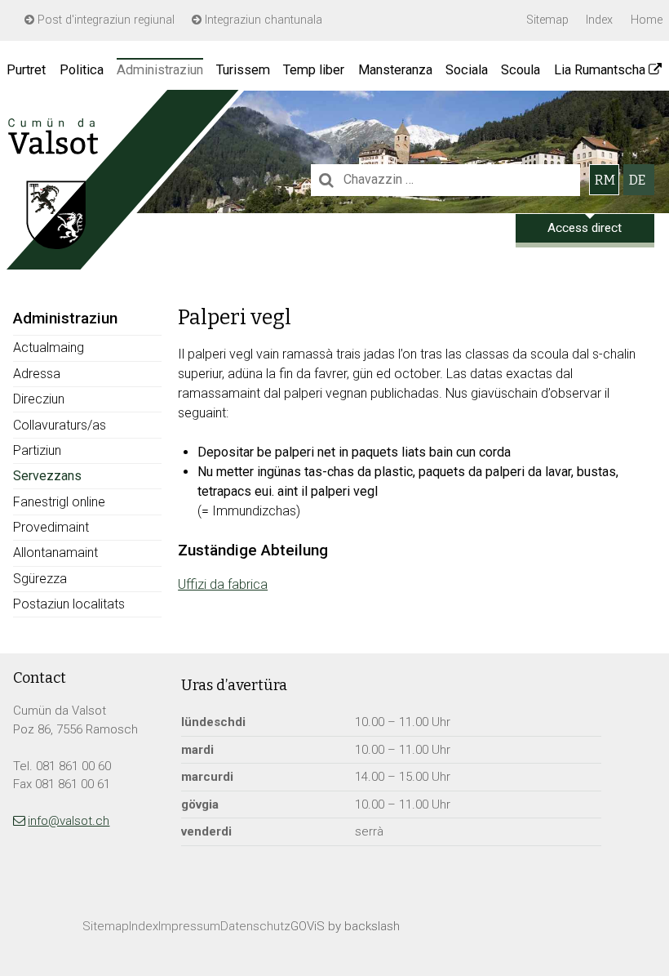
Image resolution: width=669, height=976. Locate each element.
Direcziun (38, 399)
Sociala (466, 70)
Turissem (243, 70)
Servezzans (47, 476)
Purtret (26, 70)
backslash (372, 926)
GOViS (307, 926)
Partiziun (37, 450)
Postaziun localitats (69, 604)
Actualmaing (48, 347)
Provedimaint (51, 527)
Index (599, 20)
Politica (82, 70)
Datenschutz (255, 926)
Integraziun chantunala (262, 20)
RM (605, 180)
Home (646, 20)
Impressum (189, 926)
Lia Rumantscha (599, 70)
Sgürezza (40, 578)
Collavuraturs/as (59, 425)
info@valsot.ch (68, 820)
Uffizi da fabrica (223, 584)
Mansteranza (395, 70)
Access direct (584, 228)
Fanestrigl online (59, 502)
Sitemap (547, 20)
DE (637, 180)
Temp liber (313, 70)
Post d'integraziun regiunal (104, 20)
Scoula (520, 70)
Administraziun (160, 70)
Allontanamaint (55, 552)
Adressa (36, 373)
